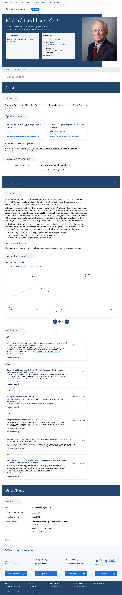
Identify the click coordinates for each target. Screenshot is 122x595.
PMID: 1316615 (17, 470)
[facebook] (101, 561)
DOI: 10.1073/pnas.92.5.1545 (26, 426)
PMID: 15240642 (39, 351)
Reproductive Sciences (65, 148)
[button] (99, 39)
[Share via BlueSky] (17, 77)
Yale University (32, 586)
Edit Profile (8, 539)
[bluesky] (97, 561)
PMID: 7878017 (62, 424)
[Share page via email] (20, 77)
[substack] (114, 561)
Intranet (7, 583)
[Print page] (23, 77)
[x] (97, 565)
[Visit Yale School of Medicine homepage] (20, 551)
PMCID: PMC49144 (27, 470)
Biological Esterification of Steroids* (20, 397)
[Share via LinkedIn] (13, 77)
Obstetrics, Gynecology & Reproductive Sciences (21, 39)
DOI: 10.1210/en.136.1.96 (65, 446)
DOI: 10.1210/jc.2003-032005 (52, 351)
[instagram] (105, 561)
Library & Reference (55, 586)
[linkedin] (110, 561)
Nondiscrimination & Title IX (79, 583)
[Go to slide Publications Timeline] (59, 321)
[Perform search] (115, 2)
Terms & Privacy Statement (12, 586)
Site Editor (30, 583)
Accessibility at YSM (55, 583)
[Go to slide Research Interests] (55, 321)
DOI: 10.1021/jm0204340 (40, 378)
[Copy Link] (115, 87)
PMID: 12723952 (29, 378)
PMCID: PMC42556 (12, 426)
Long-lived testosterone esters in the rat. (22, 420)
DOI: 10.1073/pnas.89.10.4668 (42, 470)
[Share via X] (7, 77)
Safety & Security (99, 583)
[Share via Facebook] (10, 77)
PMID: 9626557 (60, 399)
